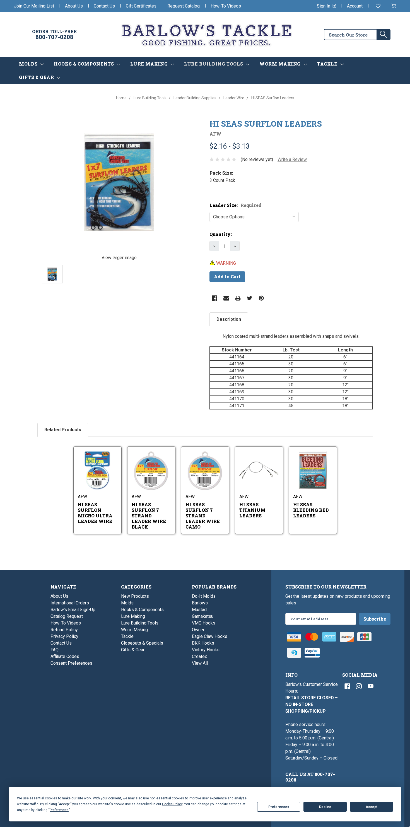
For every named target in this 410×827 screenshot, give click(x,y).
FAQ (54, 649)
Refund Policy (64, 629)
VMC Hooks (203, 623)
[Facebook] (214, 298)
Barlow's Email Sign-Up (72, 609)
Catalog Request (66, 616)
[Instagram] (359, 686)
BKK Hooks (203, 643)
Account (355, 6)
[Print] (238, 298)
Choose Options (103, 477)
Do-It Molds (204, 596)
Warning (225, 263)
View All (200, 663)
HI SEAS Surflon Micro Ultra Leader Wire (95, 512)
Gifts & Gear (37, 77)
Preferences (278, 807)
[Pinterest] (261, 298)
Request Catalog (183, 6)
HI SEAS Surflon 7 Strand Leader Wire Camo (202, 515)
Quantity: (220, 234)
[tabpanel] (291, 371)
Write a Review (292, 159)
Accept (371, 807)
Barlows (200, 603)
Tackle (328, 64)
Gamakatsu (202, 616)
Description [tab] (228, 319)
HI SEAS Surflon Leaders (265, 124)
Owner (198, 629)
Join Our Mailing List (34, 6)
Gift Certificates (141, 6)
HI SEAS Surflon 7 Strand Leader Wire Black (149, 515)
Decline (325, 807)
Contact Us (104, 6)
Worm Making (280, 64)
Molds (29, 64)
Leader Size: (235, 205)
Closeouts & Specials (142, 643)
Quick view (98, 463)
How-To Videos (226, 6)
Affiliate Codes (64, 656)
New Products (135, 596)
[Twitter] (250, 298)
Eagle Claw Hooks (209, 636)
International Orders (69, 603)
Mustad (199, 609)
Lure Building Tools (214, 64)
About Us (74, 6)
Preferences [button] (59, 810)
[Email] (226, 298)
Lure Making (149, 64)
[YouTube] (371, 686)
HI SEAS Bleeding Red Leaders (311, 510)
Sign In (324, 6)
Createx (199, 656)
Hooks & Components (84, 64)
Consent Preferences (71, 663)
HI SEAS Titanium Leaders (252, 510)
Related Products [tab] (62, 429)
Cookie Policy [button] (172, 804)
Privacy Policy (64, 636)
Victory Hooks (206, 649)
